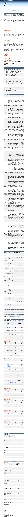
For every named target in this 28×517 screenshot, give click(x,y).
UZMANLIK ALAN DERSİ (10, 391)
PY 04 (21, 257)
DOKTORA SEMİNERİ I (10, 344)
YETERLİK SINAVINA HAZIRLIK (11, 382)
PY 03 (19, 257)
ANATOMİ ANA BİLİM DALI (19, 5)
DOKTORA (6, 5)
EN (23, 0)
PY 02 (17, 257)
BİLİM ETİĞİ (8, 327)
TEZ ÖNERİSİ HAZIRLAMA (10, 383)
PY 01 (15, 257)
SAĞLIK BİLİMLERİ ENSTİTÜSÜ (11, 5)
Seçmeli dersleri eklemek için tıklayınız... (14, 461)
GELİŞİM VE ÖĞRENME (10, 364)
